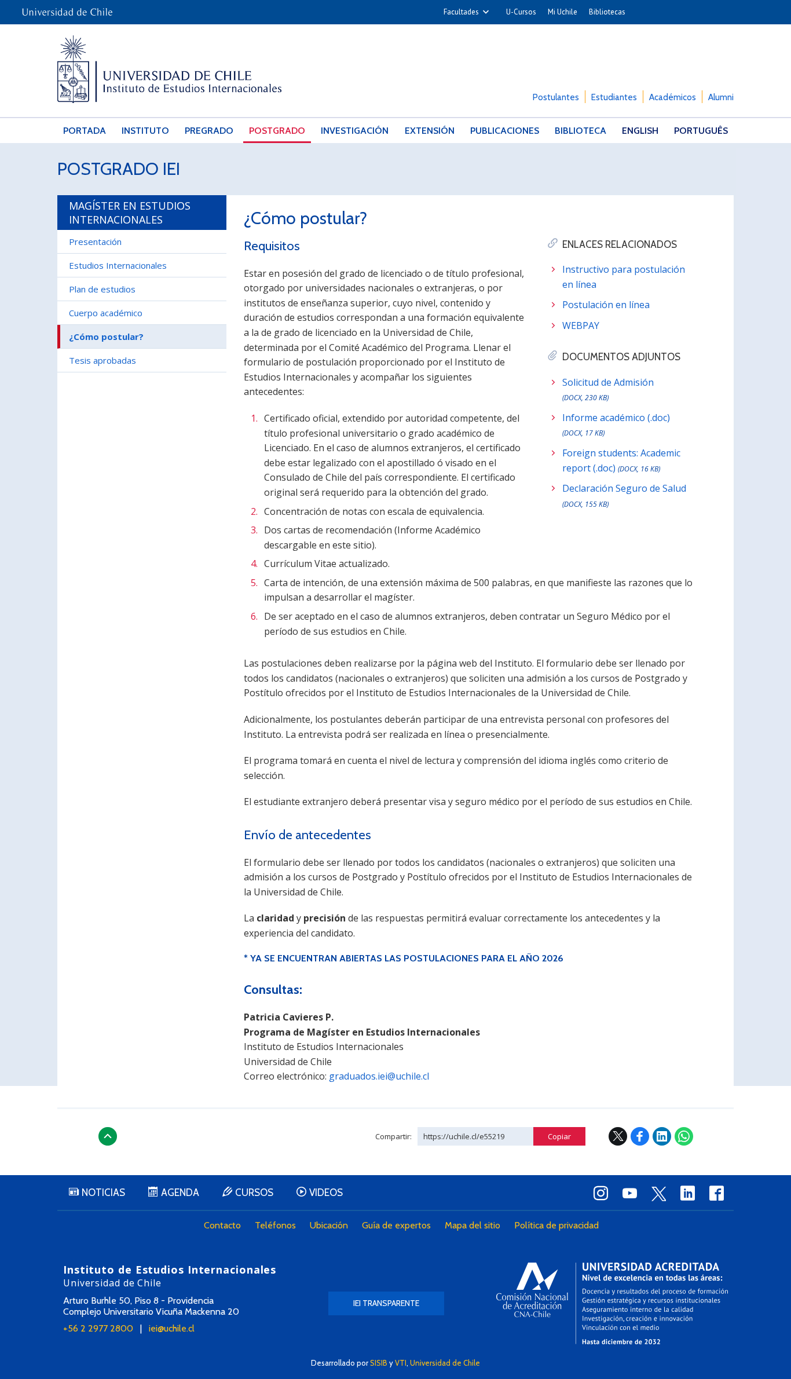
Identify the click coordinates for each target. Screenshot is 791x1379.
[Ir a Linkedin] (687, 1193)
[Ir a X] (658, 1193)
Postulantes (556, 97)
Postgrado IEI (118, 169)
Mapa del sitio (472, 1225)
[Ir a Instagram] (600, 1193)
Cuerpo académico (105, 313)
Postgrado (277, 130)
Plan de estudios (102, 289)
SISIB (378, 1362)
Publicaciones (504, 130)
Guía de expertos (396, 1225)
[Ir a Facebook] (716, 1193)
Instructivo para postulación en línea (623, 277)
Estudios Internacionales (118, 265)
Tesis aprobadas (102, 360)
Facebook (640, 1136)
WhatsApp (684, 1136)
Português (701, 130)
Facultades (461, 12)
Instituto (145, 130)
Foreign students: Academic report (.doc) (621, 460)
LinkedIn (662, 1136)
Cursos (254, 1192)
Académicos (672, 97)
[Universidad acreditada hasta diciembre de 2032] (612, 1303)
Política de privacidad (556, 1225)
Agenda (180, 1192)
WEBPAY (580, 325)
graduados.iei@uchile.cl (379, 1076)
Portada (84, 130)
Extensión (430, 130)
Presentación (95, 241)
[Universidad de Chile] (67, 8)
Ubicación (329, 1225)
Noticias (103, 1192)
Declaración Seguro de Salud (624, 495)
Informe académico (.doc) (616, 424)
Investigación (355, 130)
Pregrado (209, 130)
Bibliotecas (607, 12)
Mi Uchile (562, 12)
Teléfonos (275, 1225)
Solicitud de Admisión (608, 389)
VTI (401, 1362)
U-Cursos (521, 12)
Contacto (222, 1225)
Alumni (721, 97)
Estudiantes (614, 97)
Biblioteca (580, 130)
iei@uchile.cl (172, 1328)
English (640, 130)
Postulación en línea (606, 304)
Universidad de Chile (445, 1362)
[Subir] (108, 1136)
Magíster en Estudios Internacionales (130, 212)
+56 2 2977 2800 (98, 1328)
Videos (326, 1192)
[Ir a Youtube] (629, 1193)
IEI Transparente (386, 1303)
